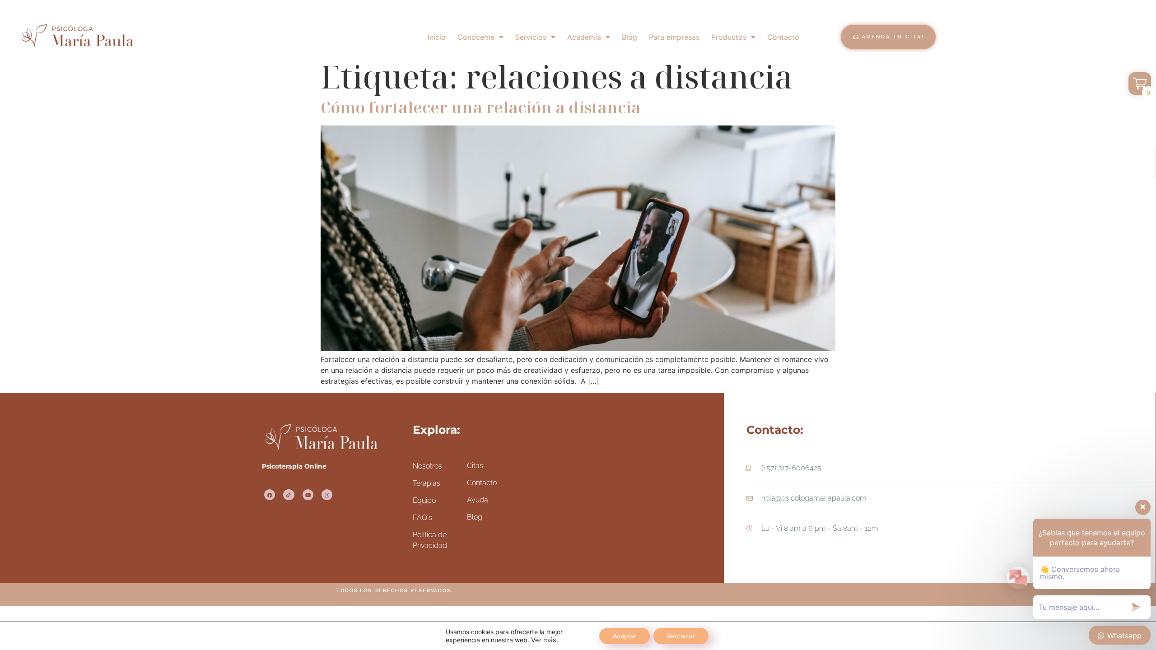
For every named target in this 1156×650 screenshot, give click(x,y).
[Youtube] (308, 494)
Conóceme (475, 37)
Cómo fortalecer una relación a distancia (481, 107)
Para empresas (674, 37)
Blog (629, 37)
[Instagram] (327, 494)
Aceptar (624, 636)
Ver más (543, 640)
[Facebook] (269, 494)
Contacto (783, 37)
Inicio (437, 37)
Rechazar (681, 636)
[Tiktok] (288, 494)
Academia (584, 37)
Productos (728, 37)
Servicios (530, 37)
